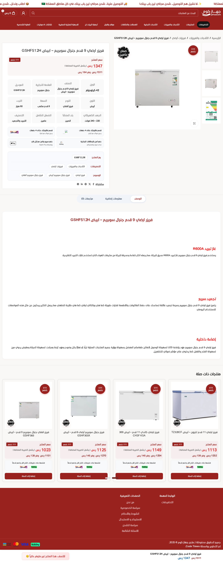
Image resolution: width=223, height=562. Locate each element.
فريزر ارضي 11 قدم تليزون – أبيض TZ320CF (194, 432)
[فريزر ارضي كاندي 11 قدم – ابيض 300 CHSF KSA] (139, 405)
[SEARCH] (33, 13)
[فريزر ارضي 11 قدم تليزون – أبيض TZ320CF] (194, 405)
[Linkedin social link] (82, 184)
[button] (194, 476)
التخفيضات (167, 502)
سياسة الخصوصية (130, 507)
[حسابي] (23, 13)
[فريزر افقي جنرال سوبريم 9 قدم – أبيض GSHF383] (28, 405)
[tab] (137, 199)
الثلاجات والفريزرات (199, 37)
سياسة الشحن (130, 525)
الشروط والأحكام (130, 513)
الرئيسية (216, 37)
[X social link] (90, 184)
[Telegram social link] (78, 184)
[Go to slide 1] (115, 478)
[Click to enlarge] (194, 123)
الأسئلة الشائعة (130, 530)
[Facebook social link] (93, 184)
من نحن (130, 502)
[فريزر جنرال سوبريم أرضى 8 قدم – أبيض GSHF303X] (83, 405)
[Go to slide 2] (107, 478)
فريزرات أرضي (179, 37)
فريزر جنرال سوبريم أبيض (59, 175)
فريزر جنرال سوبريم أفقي (32, 175)
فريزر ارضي (80, 175)
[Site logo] (211, 12)
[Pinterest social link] (86, 184)
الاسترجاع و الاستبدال (130, 519)
